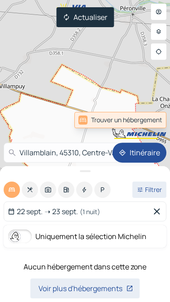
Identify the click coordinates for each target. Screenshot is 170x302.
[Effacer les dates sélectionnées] (158, 211)
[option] (12, 190)
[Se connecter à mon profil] (158, 12)
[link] (120, 120)
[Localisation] (158, 51)
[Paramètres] (158, 32)
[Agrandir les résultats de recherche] (85, 171)
